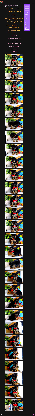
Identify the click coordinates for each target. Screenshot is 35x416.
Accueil (6, 5)
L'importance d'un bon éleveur (27, 16)
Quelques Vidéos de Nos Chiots (26, 22)
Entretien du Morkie (26, 9)
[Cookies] (1, 414)
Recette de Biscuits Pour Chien (26, 25)
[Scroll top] (34, 415)
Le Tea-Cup (26, 20)
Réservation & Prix (26, 12)
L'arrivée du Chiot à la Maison (27, 27)
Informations (26, 14)
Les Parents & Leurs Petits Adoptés (26, 18)
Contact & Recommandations (27, 29)
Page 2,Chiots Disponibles (9, 5)
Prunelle (15, 5)
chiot (13, 5)
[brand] (1, 2)
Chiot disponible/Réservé (27, 7)
